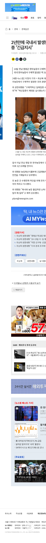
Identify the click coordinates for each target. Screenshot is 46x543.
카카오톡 (13, 59)
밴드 (24, 59)
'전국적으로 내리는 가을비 (26, 477)
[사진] (26, 413)
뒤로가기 (18, 290)
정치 (39, 17)
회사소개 (8, 513)
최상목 (19, 260)
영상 (22, 17)
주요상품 (19, 513)
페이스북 (17, 59)
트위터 (20, 59)
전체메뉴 (7, 18)
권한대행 (31, 260)
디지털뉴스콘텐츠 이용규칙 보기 (27, 283)
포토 (32, 17)
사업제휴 (30, 513)
